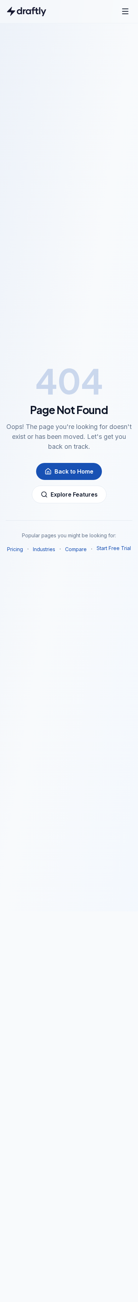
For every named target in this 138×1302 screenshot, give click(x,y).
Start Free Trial (114, 548)
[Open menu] (125, 11)
